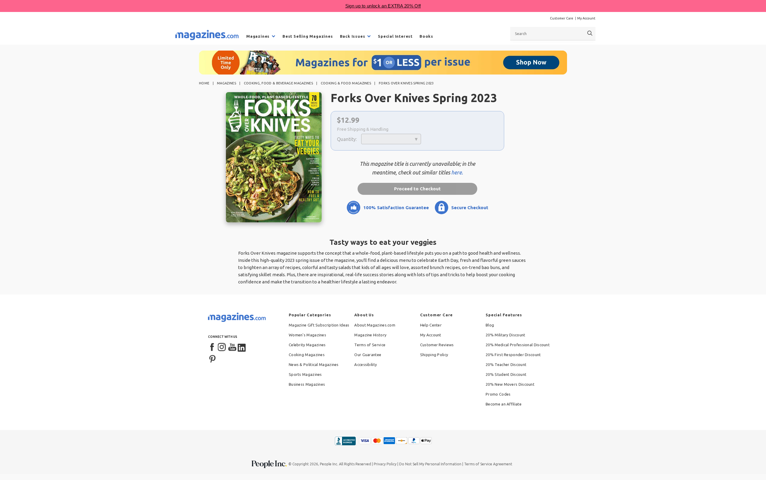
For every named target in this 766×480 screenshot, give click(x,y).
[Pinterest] (212, 358)
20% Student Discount (506, 374)
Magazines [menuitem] (258, 36)
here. (457, 172)
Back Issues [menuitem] (352, 36)
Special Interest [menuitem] (395, 36)
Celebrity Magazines (307, 345)
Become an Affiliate (504, 404)
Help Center (431, 325)
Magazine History (370, 335)
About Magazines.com (374, 325)
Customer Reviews (437, 345)
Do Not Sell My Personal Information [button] (430, 464)
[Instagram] (222, 347)
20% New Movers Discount (510, 384)
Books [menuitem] (426, 36)
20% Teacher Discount (506, 364)
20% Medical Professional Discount (518, 345)
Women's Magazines (307, 335)
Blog (490, 325)
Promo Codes (498, 394)
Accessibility (365, 364)
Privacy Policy (385, 464)
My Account (586, 18)
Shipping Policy (434, 355)
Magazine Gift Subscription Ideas (319, 325)
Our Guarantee (367, 355)
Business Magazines (307, 384)
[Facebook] (212, 347)
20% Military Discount (505, 335)
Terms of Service (369, 345)
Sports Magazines (305, 374)
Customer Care (561, 18)
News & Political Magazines (314, 364)
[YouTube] (232, 347)
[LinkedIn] (242, 347)
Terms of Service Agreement (488, 464)
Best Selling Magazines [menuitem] (307, 36)
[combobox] (552, 33)
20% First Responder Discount (513, 355)
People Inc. (329, 464)
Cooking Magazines (307, 355)
